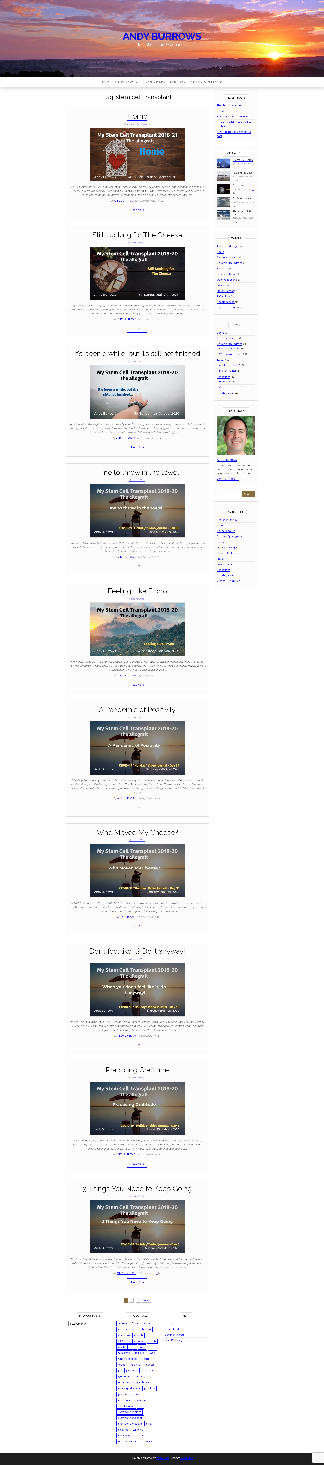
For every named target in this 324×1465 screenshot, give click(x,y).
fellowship (124, 1352)
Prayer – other (225, 290)
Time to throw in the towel (137, 472)
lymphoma (124, 1376)
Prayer (220, 285)
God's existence (127, 1358)
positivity (149, 1388)
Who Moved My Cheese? (137, 832)
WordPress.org (173, 1340)
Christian (145, 1329)
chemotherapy (127, 1329)
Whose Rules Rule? (228, 307)
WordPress (162, 1457)
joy (120, 1370)
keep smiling (149, 1370)
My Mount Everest (243, 159)
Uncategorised (226, 301)
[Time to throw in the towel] (137, 510)
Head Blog (186, 1457)
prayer (122, 1394)
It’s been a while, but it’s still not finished (137, 353)
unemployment (127, 1441)
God (152, 1352)
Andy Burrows (162, 36)
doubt (122, 1347)
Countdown (239, 185)
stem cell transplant (130, 1423)
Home (106, 82)
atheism (123, 1323)
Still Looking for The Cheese (137, 235)
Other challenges (227, 274)
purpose (135, 1394)
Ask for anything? (227, 246)
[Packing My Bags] (223, 176)
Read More (137, 210)
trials (140, 1435)
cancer (146, 1323)
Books (220, 251)
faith (142, 1347)
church (138, 1335)
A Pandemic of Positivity (137, 710)
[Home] (137, 154)
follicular (140, 1352)
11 (252, 163)
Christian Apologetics (229, 263)
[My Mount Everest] (223, 163)
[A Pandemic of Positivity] (137, 748)
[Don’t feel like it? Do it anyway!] (137, 989)
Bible (135, 1323)
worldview (147, 1441)
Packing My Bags (242, 172)
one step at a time (129, 1388)
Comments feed (174, 1334)
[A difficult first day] (223, 201)
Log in (168, 1323)
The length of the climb (242, 213)
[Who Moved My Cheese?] (137, 870)
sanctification (126, 1406)
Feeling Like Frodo (137, 591)
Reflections (223, 296)
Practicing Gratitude (137, 1070)
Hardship (145, 124)
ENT (132, 1347)
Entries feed (172, 1329)
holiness (149, 1364)
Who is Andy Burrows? (206, 82)
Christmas (124, 1335)
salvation (142, 1400)
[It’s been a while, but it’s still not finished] (137, 391)
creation (139, 1341)
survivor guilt (125, 1435)
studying (123, 1429)
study (149, 1423)
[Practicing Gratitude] (137, 1108)
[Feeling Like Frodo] (137, 629)
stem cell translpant (130, 1417)
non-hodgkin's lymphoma (133, 1382)
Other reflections (227, 279)
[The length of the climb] (223, 214)
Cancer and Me (153, 82)
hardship (135, 1364)
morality (140, 1376)
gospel (146, 1358)
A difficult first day (243, 198)
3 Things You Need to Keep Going (137, 1188)
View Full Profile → (228, 478)
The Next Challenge (229, 105)
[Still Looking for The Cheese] (137, 273)
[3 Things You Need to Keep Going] (137, 1226)
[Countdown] (223, 189)
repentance (125, 1400)
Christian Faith (125, 82)
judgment (132, 1370)
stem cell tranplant (129, 1412)
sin (140, 1406)
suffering (138, 1429)
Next (146, 1300)
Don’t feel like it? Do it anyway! (137, 951)
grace (121, 1364)
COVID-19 (124, 1341)
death (152, 1341)
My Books (177, 82)
